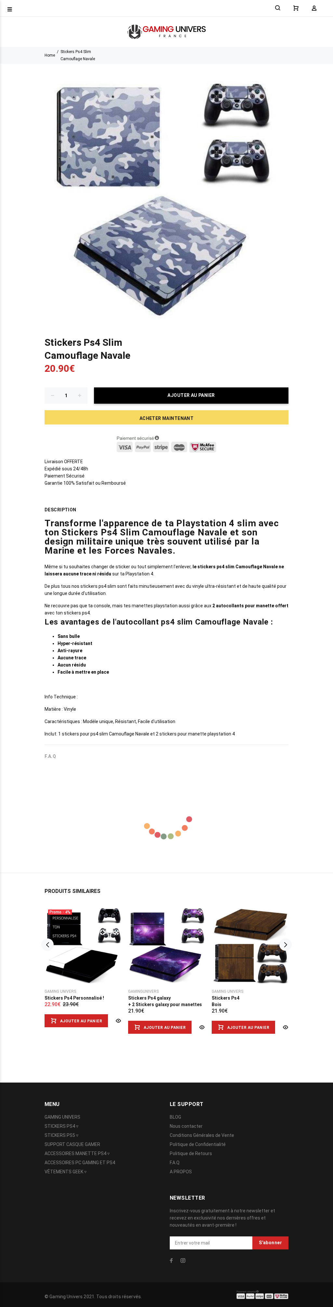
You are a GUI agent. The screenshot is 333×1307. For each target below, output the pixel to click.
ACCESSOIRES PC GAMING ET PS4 (80, 1162)
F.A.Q (175, 1162)
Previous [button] (47, 944)
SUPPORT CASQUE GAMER (72, 1144)
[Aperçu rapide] (118, 1021)
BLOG (175, 1117)
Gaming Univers (60, 991)
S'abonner (270, 1242)
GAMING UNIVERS (62, 1117)
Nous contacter (186, 1126)
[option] (83, 960)
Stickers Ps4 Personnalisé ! (74, 998)
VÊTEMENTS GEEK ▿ (66, 1171)
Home (50, 55)
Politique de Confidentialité (198, 1144)
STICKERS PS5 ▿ (61, 1135)
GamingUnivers (143, 991)
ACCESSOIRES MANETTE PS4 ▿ (77, 1153)
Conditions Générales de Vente (202, 1135)
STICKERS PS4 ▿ (61, 1126)
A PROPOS (181, 1171)
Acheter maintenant (167, 418)
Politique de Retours (191, 1153)
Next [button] (285, 944)
